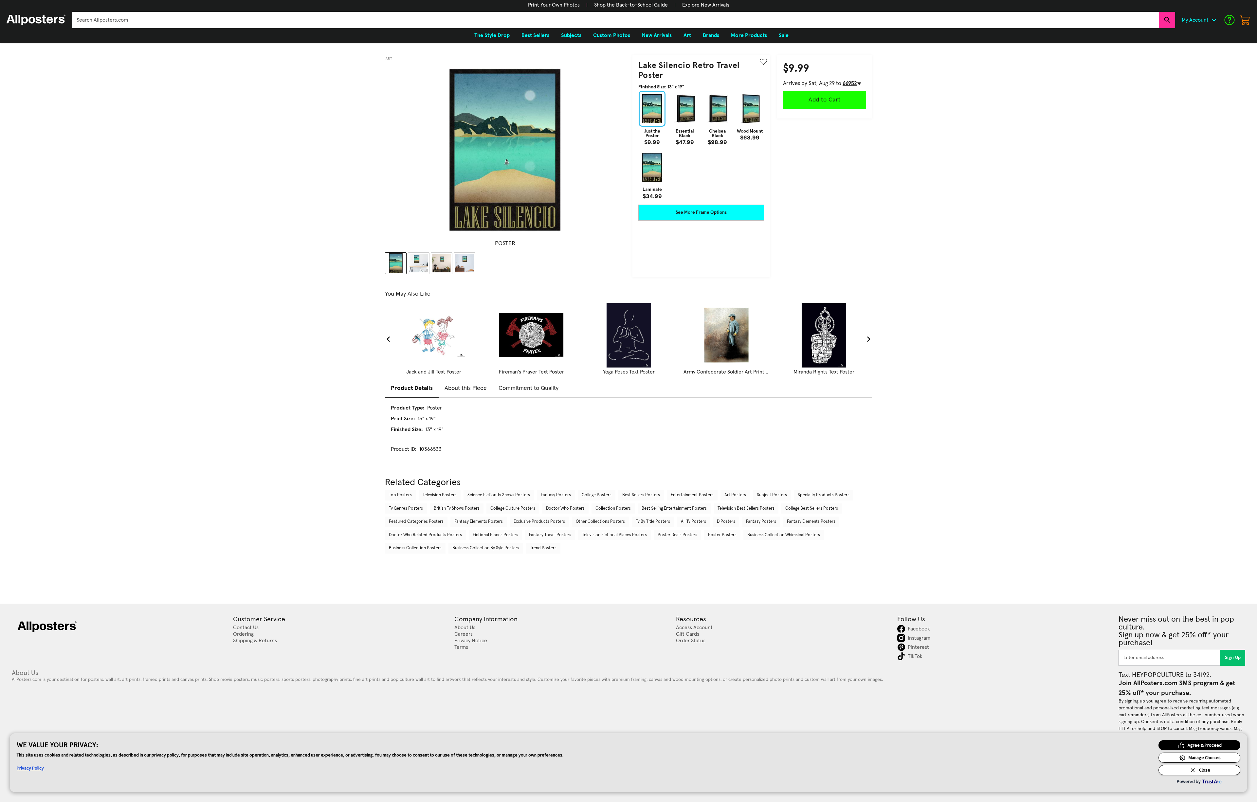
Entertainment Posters (692, 495)
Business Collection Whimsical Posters (783, 535)
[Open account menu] (1214, 20)
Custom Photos (611, 35)
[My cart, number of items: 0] (1245, 20)
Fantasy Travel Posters (550, 535)
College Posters (596, 495)
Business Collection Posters (415, 548)
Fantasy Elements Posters (478, 521)
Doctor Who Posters (565, 508)
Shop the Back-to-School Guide (631, 5)
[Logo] (36, 20)
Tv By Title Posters (653, 521)
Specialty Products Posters (823, 495)
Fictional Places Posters (495, 535)
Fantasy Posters (556, 495)
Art (389, 58)
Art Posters (735, 495)
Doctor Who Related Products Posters (425, 535)
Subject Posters (772, 495)
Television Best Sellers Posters (746, 508)
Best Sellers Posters (641, 495)
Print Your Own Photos (554, 5)
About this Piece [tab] (466, 388)
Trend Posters (543, 548)
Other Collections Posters (600, 521)
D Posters (726, 521)
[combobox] (615, 20)
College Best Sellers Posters (811, 508)
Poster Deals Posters (677, 535)
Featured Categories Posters (416, 521)
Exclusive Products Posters (539, 521)
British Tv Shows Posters (457, 508)
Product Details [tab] (412, 388)
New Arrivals (657, 35)
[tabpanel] (628, 434)
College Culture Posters (512, 508)
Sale (784, 35)
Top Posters (400, 495)
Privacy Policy (30, 768)
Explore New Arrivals (705, 5)
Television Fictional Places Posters (614, 535)
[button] (554, 5)
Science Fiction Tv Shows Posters (498, 495)
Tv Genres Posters (406, 508)
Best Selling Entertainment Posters (674, 508)
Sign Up (1233, 657)
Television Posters (440, 495)
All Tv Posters (693, 521)
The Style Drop (492, 35)
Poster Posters (722, 535)
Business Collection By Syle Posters (485, 548)
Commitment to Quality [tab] (528, 388)
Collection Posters (613, 508)
